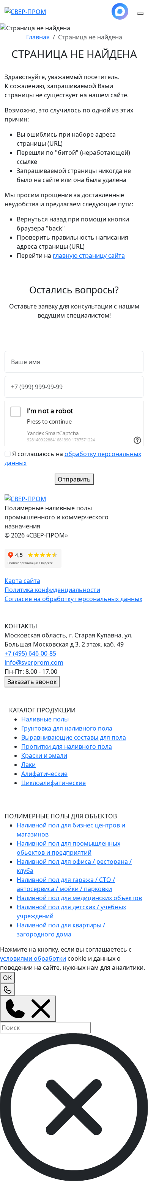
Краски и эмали (44, 755)
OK (7, 978)
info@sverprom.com (34, 662)
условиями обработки (33, 958)
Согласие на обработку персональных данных (73, 599)
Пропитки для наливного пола (66, 746)
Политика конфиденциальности (52, 590)
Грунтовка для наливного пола (66, 728)
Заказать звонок (32, 682)
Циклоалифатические (53, 783)
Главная (38, 37)
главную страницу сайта (89, 255)
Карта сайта (22, 580)
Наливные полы (45, 719)
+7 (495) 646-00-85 (30, 653)
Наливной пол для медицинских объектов (79, 898)
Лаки (28, 764)
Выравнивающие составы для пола (73, 737)
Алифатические (44, 774)
